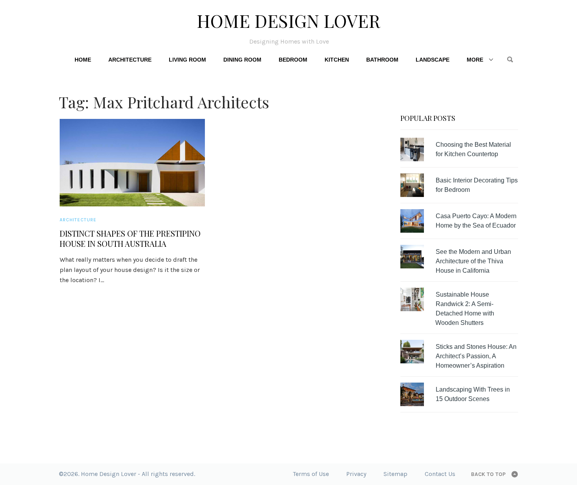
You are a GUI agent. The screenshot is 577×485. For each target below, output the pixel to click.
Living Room (187, 60)
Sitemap (395, 474)
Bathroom (382, 60)
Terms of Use (311, 474)
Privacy (356, 474)
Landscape (432, 60)
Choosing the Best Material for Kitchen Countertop (473, 149)
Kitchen (337, 60)
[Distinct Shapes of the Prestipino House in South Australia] (132, 162)
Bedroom (293, 60)
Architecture (130, 60)
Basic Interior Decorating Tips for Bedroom (477, 185)
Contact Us (440, 474)
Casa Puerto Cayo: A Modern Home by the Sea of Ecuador (476, 221)
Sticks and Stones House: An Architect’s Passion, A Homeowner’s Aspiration (476, 356)
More (475, 60)
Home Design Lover (288, 20)
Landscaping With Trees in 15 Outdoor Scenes (473, 394)
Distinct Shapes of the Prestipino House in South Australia (130, 238)
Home (83, 60)
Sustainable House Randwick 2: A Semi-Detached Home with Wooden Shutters (464, 308)
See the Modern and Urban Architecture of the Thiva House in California (473, 261)
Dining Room (242, 60)
